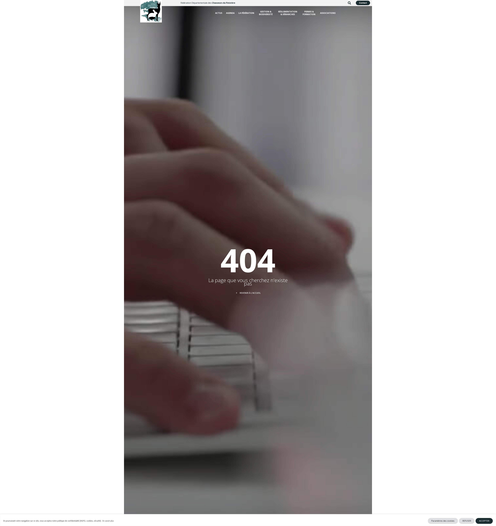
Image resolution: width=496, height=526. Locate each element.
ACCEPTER (484, 520)
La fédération (246, 13)
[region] (248, 520)
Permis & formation (309, 13)
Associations (328, 13)
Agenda (230, 13)
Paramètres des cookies (442, 520)
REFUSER (466, 520)
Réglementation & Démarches (287, 13)
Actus (218, 13)
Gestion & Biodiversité (266, 13)
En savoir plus (108, 521)
